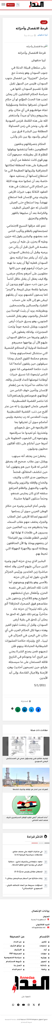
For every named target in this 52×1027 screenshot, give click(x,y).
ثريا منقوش (42, 34)
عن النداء (18, 942)
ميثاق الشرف (16, 946)
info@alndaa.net (38, 928)
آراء (45, 950)
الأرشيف (18, 950)
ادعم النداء (17, 970)
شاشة (44, 966)
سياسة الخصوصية (13, 958)
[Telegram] (12, 708)
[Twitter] (31, 709)
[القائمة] (3, 4)
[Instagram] (28, 1004)
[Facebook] (38, 709)
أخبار (44, 22)
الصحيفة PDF (15, 954)
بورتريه (44, 958)
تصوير (44, 962)
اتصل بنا (18, 966)
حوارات (44, 954)
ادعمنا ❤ (11, 5)
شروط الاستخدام (14, 962)
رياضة (44, 970)
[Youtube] (23, 1004)
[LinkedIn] (24, 709)
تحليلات (43, 946)
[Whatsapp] (17, 709)
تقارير (44, 942)
